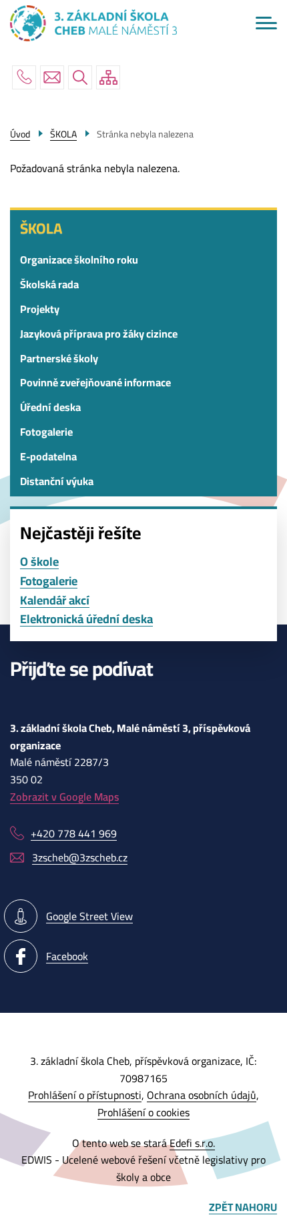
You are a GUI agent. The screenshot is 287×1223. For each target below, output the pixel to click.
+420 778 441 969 (24, 77)
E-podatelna (48, 456)
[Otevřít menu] (266, 23)
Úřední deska (50, 407)
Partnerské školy (59, 358)
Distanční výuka (56, 481)
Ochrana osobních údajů (201, 1095)
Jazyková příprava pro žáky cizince (99, 334)
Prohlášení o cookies (143, 1112)
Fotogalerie (46, 432)
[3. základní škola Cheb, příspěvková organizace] (93, 23)
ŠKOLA (41, 228)
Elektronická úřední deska (86, 619)
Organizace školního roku (79, 260)
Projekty (39, 309)
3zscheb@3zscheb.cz (52, 77)
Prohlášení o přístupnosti (84, 1095)
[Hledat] (80, 77)
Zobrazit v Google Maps (64, 797)
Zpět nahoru (243, 1207)
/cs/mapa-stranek (108, 77)
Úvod (20, 134)
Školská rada (49, 284)
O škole (39, 562)
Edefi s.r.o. (192, 1143)
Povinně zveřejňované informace (95, 382)
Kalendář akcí (54, 600)
